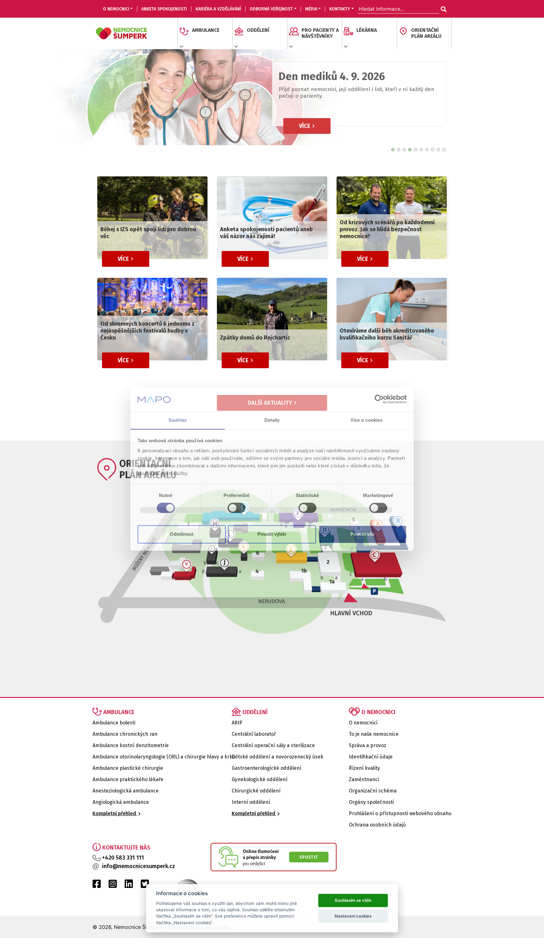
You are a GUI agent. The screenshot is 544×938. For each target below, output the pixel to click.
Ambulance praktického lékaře (128, 779)
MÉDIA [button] (311, 9)
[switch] (237, 508)
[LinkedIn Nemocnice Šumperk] (129, 885)
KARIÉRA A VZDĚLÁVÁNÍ (218, 9)
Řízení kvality (364, 768)
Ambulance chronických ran (125, 734)
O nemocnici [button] (116, 9)
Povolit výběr (272, 534)
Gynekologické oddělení (259, 779)
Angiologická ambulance (121, 802)
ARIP (237, 723)
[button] (392, 149)
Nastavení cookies (353, 915)
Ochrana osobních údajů (377, 825)
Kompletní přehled (115, 813)
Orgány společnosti (371, 802)
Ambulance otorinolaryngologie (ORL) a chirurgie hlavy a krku (164, 757)
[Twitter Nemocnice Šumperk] (145, 885)
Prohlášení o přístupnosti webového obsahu (400, 813)
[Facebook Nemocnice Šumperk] (97, 885)
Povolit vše (362, 534)
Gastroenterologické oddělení (266, 768)
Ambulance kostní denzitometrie (131, 745)
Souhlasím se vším (353, 899)
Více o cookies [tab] (366, 420)
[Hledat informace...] (443, 9)
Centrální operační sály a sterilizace (273, 745)
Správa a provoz (367, 745)
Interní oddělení (251, 802)
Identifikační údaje (371, 757)
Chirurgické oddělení (256, 791)
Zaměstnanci (364, 779)
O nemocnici (363, 723)
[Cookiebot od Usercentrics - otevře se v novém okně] (379, 399)
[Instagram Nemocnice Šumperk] (113, 885)
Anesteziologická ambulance (126, 791)
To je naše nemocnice (374, 734)
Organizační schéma (373, 791)
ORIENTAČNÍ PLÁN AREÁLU (426, 33)
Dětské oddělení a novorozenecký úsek (277, 757)
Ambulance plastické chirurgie (128, 768)
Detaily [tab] (272, 420)
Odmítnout (181, 534)
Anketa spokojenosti (164, 9)
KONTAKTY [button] (339, 9)
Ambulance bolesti (114, 723)
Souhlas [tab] (177, 420)
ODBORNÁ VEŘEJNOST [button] (271, 9)
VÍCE (305, 138)
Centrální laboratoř (254, 734)
